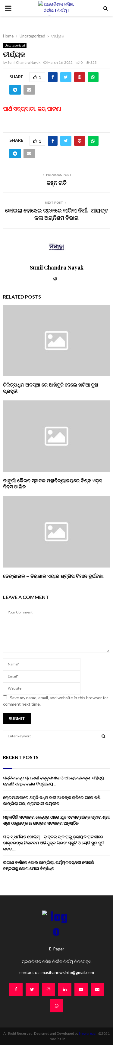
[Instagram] (48, 989)
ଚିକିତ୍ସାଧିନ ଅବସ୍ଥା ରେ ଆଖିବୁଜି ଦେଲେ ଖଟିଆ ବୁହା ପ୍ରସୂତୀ (50, 387)
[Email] (97, 989)
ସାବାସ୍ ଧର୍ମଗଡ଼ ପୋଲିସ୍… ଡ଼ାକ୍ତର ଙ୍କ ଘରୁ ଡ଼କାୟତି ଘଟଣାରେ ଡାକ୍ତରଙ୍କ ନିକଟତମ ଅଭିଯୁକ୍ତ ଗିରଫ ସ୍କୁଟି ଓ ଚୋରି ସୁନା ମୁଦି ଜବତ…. (53, 842)
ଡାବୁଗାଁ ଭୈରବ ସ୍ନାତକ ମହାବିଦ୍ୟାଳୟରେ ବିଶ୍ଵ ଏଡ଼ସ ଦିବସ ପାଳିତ (52, 483)
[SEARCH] (103, 736)
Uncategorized (15, 45)
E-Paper (56, 948)
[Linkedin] (64, 989)
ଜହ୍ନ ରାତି (57, 182)
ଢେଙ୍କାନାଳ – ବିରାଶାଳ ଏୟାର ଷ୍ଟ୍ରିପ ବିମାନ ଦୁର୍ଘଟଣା (53, 576)
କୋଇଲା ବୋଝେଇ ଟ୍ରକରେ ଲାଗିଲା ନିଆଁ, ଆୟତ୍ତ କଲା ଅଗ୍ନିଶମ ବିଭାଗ (56, 214)
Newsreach (88, 1033)
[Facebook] (16, 989)
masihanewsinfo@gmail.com (68, 972)
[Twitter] (32, 989)
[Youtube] (81, 989)
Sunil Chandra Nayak (24, 62)
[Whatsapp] (56, 1005)
